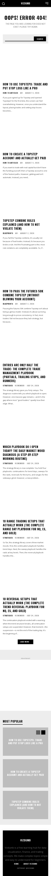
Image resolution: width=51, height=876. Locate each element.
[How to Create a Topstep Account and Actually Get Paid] (25, 133)
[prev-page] (38, 732)
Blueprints (8, 233)
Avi (21, 93)
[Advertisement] (25, 685)
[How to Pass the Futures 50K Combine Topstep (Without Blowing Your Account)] (25, 270)
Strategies (8, 385)
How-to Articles (10, 93)
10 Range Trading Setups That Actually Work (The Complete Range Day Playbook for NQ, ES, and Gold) (24, 527)
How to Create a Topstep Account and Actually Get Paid (24, 156)
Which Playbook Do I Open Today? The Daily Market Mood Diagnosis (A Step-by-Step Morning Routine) (24, 453)
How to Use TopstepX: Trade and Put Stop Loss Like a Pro (25, 86)
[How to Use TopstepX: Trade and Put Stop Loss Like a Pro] (25, 63)
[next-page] (43, 732)
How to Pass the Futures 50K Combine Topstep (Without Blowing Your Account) (23, 295)
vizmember (19, 385)
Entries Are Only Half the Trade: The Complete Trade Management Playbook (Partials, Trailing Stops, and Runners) (24, 373)
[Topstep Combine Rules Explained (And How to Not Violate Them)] (25, 199)
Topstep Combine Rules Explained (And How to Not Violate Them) (21, 224)
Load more (24, 641)
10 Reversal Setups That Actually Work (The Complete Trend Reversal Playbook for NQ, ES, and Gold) (23, 605)
